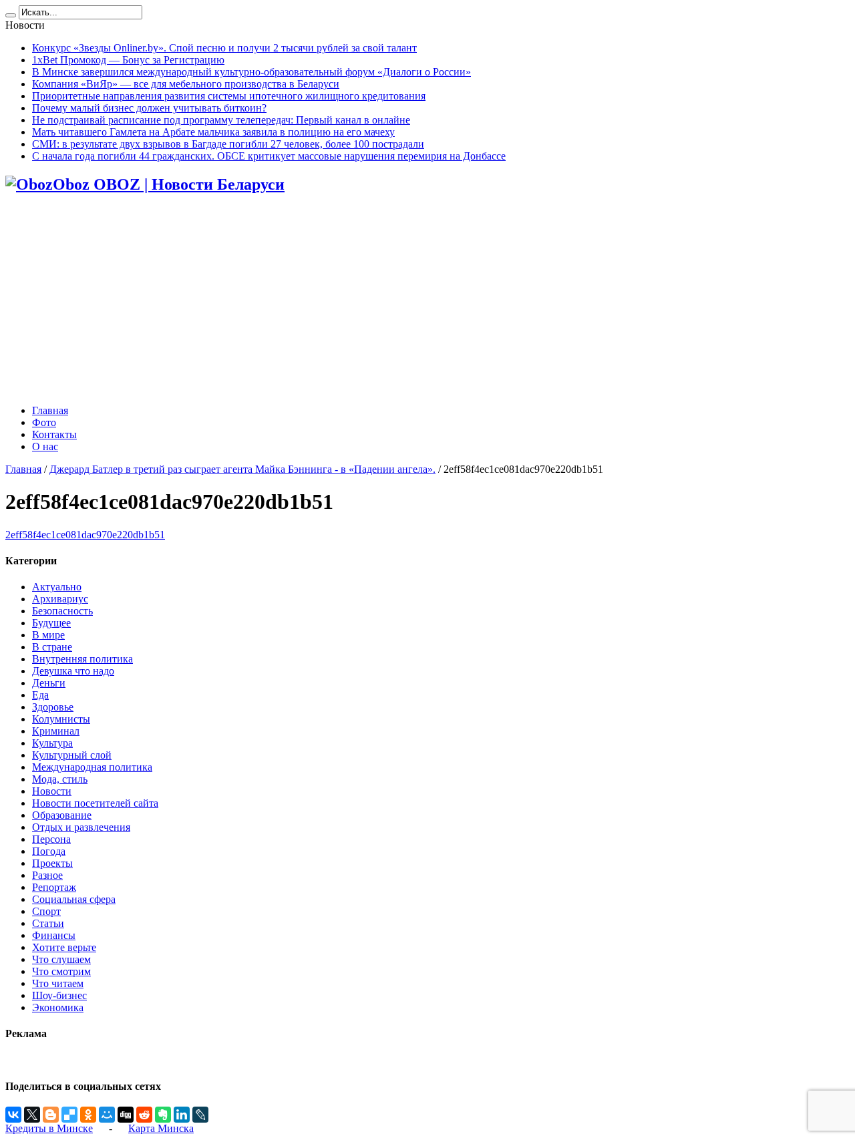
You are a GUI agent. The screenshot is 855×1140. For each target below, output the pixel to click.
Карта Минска (161, 1128)
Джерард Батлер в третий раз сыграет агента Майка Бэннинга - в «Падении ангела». (242, 469)
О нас (45, 446)
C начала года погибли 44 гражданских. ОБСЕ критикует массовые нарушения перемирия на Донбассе (269, 156)
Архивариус (60, 598)
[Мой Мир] (107, 1115)
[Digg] (126, 1115)
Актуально (56, 586)
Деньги (48, 683)
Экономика (57, 1007)
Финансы (53, 935)
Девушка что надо (73, 671)
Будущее (51, 622)
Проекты (52, 863)
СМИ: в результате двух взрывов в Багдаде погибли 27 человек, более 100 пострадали (228, 144)
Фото (44, 422)
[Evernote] (163, 1115)
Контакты (54, 434)
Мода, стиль (60, 779)
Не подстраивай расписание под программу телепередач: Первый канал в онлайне (221, 120)
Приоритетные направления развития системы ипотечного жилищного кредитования (228, 96)
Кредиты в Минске (49, 1128)
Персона (51, 839)
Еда (40, 695)
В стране (52, 646)
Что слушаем (61, 959)
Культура (52, 743)
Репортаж (54, 887)
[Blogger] (51, 1115)
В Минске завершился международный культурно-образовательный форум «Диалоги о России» (251, 71)
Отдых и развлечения (81, 827)
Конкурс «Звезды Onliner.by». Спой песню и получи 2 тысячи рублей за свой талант (224, 47)
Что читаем (57, 983)
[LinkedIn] (182, 1115)
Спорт (46, 911)
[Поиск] (10, 15)
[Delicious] (69, 1115)
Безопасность (62, 610)
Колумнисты (61, 719)
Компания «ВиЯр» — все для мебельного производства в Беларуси (185, 83)
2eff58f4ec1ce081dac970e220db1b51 (85, 534)
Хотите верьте (64, 947)
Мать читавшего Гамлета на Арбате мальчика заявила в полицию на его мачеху (213, 132)
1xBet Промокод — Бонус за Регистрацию (128, 59)
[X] (32, 1115)
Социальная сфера (74, 899)
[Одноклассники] (88, 1115)
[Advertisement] (427, 300)
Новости (51, 791)
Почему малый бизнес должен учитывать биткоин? (149, 108)
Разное (47, 875)
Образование (62, 815)
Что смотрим (61, 971)
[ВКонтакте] (13, 1115)
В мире (48, 634)
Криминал (55, 731)
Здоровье (52, 707)
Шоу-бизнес (59, 995)
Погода (48, 851)
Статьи (48, 923)
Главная (50, 410)
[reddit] (144, 1115)
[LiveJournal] (200, 1115)
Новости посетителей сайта (95, 803)
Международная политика (92, 767)
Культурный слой (72, 755)
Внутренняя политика (82, 658)
